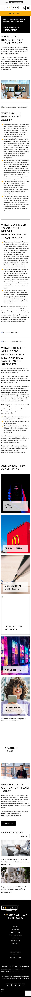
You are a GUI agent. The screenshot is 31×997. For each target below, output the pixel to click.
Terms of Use (15, 958)
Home (5, 19)
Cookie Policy (15, 955)
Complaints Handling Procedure (15, 966)
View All (23, 836)
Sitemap (15, 944)
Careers (15, 938)
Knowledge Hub (15, 935)
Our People (15, 932)
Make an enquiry (15, 13)
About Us (15, 929)
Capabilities (12, 19)
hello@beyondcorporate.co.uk (11, 816)
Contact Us (8, 823)
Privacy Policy (15, 952)
